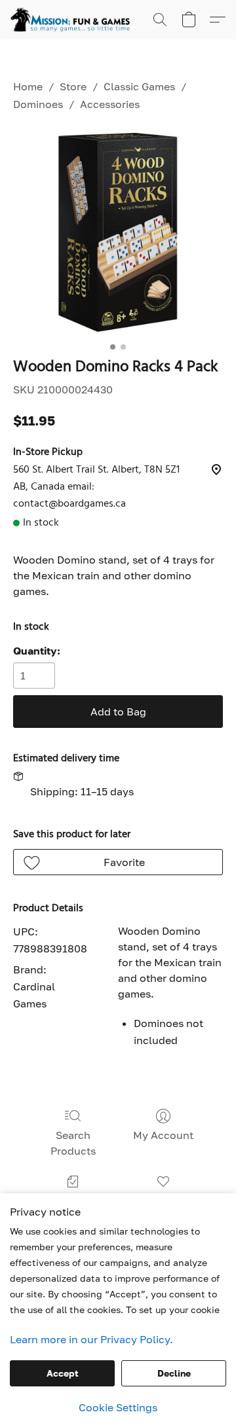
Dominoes (38, 104)
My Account (163, 1135)
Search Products (73, 1143)
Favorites (163, 1200)
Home (28, 86)
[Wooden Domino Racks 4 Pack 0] (118, 232)
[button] (73, 19)
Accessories (110, 104)
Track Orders (73, 1200)
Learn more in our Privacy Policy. (91, 1339)
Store (73, 86)
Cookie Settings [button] (118, 1407)
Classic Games (139, 86)
